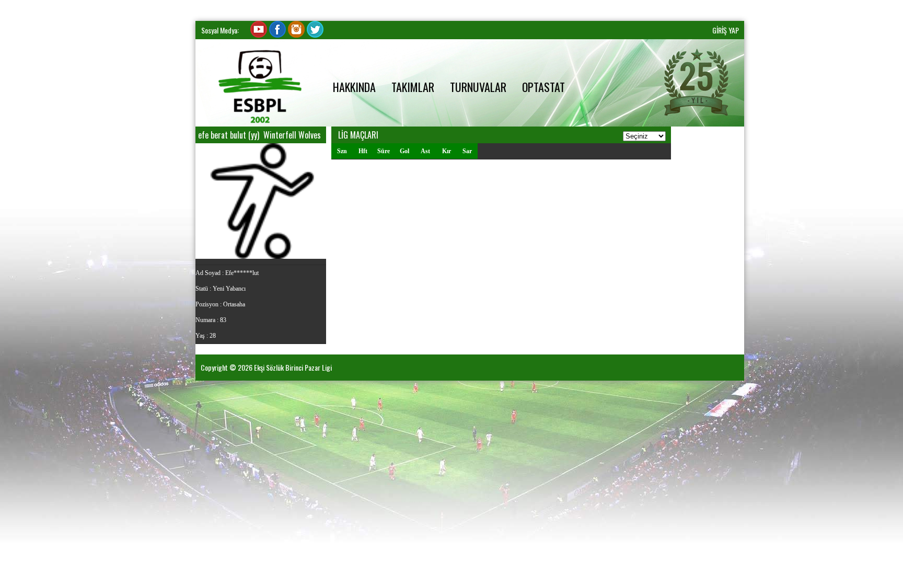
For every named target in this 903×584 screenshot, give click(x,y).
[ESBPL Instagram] (296, 34)
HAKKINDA (354, 86)
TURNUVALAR (478, 86)
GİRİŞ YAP (725, 30)
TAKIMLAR (412, 86)
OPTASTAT (543, 86)
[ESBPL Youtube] (258, 34)
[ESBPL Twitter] (315, 34)
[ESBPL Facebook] (277, 34)
